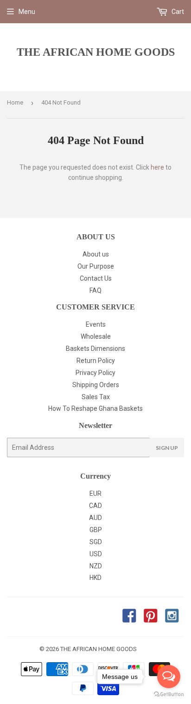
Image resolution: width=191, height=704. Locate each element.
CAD (95, 505)
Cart (177, 11)
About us (96, 254)
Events (96, 324)
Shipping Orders (95, 384)
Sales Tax (96, 397)
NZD (95, 566)
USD (95, 554)
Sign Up (167, 447)
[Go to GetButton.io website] (169, 694)
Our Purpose (95, 266)
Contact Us (96, 278)
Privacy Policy (95, 372)
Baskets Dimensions (95, 348)
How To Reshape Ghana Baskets (95, 408)
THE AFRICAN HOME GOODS (96, 52)
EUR (95, 493)
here (157, 167)
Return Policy (95, 360)
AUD (95, 517)
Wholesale (96, 336)
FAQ (95, 290)
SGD (95, 542)
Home (15, 102)
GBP (95, 529)
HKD (95, 577)
